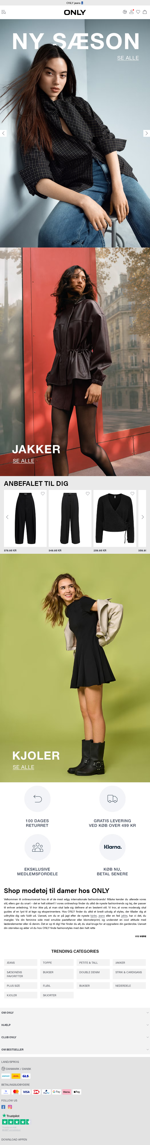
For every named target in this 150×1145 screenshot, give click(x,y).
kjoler (93, 915)
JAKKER (120, 962)
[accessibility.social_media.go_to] (3, 1108)
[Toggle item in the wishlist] (43, 494)
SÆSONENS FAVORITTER (15, 974)
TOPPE (47, 962)
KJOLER (12, 995)
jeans (102, 915)
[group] (25, 521)
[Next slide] (146, 133)
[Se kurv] (145, 12)
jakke (124, 915)
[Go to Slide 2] (75, 241)
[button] (25, 518)
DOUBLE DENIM (89, 972)
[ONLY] (75, 14)
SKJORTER (49, 995)
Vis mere (140, 936)
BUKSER (48, 972)
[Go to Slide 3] (81, 241)
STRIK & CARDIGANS (128, 972)
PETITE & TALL (88, 962)
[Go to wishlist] (138, 13)
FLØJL (47, 985)
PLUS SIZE (13, 985)
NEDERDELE (123, 985)
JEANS (11, 962)
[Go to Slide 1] (68, 241)
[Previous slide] (3, 133)
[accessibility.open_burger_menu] (3, 12)
